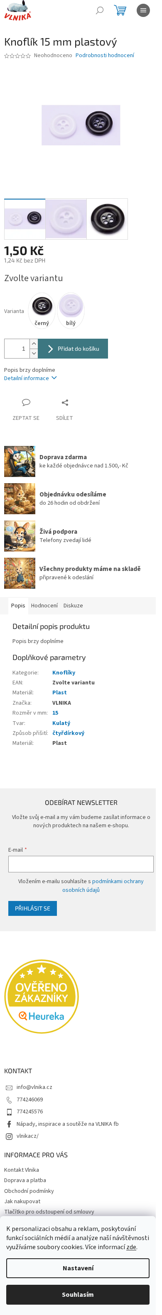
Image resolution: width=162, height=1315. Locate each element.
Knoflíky (63, 673)
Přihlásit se (32, 908)
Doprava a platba (25, 1180)
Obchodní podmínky (29, 1191)
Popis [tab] (18, 606)
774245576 (30, 1112)
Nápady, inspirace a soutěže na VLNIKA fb (68, 1124)
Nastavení (78, 1268)
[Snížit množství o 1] (33, 353)
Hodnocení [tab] (44, 606)
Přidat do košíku (78, 348)
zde (131, 1247)
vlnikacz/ (28, 1136)
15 (55, 713)
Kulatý (61, 723)
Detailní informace (26, 378)
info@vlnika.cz (34, 1087)
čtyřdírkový (68, 733)
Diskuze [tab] (73, 606)
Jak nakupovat (22, 1201)
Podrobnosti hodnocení (105, 56)
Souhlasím (78, 1294)
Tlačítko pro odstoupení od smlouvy (49, 1212)
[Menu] (143, 10)
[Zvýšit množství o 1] (33, 344)
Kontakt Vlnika (21, 1170)
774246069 (30, 1100)
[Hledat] (99, 10)
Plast (59, 693)
